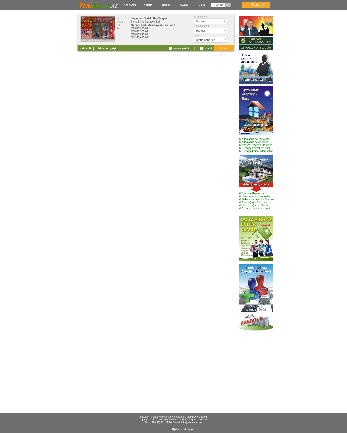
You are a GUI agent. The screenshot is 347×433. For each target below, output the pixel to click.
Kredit (208, 48)
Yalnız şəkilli (181, 48)
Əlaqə (202, 5)
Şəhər (197, 35)
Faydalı (184, 5)
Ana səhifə (130, 5)
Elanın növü (200, 16)
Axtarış (148, 5)
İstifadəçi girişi (107, 48)
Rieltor (166, 5)
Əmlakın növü (201, 26)
